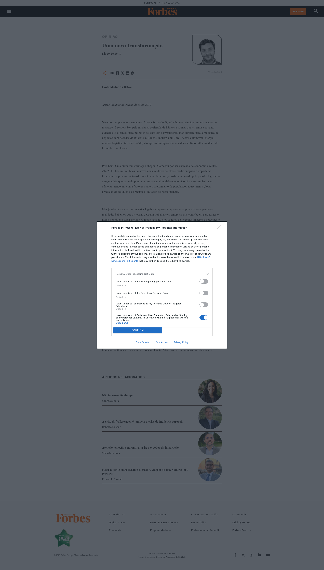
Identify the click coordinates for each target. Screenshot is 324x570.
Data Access (162, 342)
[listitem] (162, 274)
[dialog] (162, 285)
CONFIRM (137, 330)
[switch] (203, 281)
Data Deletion (143, 342)
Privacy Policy (181, 342)
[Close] (220, 228)
